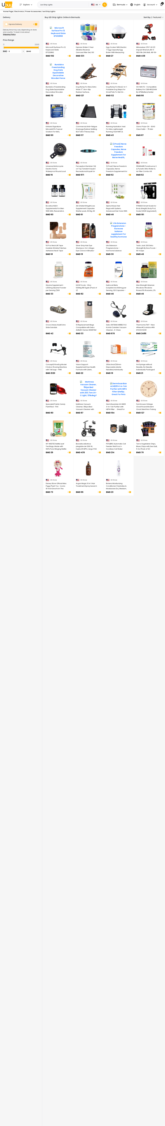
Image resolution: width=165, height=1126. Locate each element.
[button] (120, 4)
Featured (157, 17)
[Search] (104, 4)
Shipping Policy (9, 34)
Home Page (8, 11)
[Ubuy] (7, 4)
